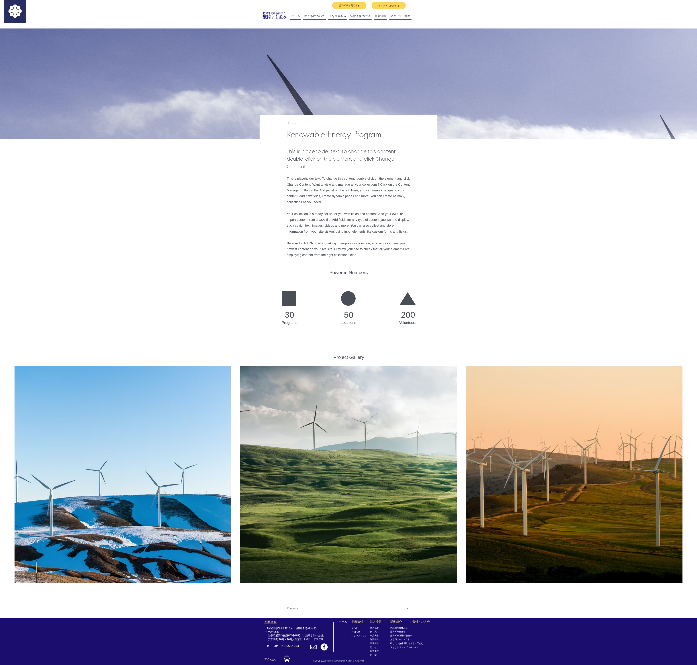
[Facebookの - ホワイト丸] (324, 646)
